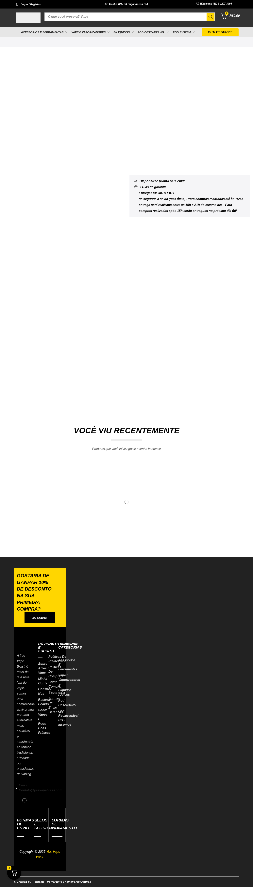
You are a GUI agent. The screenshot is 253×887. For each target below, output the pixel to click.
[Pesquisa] (210, 17)
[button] (28, 4)
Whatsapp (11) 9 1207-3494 (216, 3)
